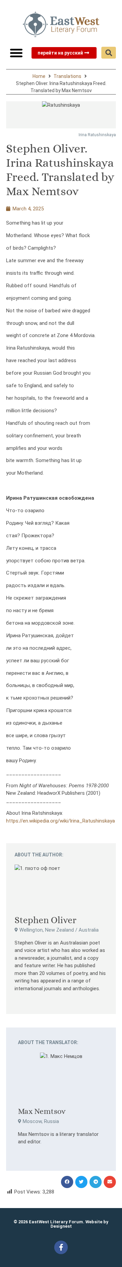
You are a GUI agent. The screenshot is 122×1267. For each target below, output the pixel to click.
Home (39, 76)
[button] (16, 53)
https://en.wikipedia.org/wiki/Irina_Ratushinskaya (60, 821)
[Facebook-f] (61, 1247)
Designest (61, 1226)
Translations (67, 76)
